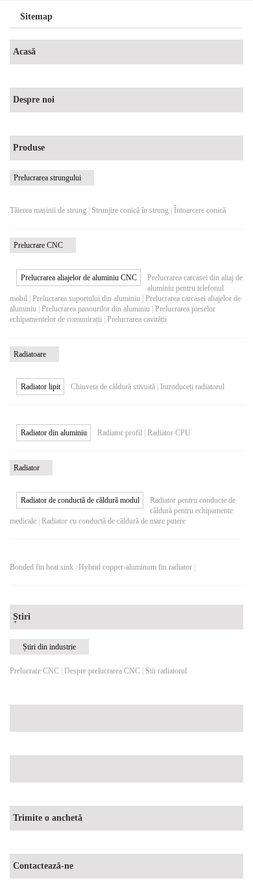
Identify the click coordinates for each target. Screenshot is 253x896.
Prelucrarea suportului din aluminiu (86, 298)
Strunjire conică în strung (130, 210)
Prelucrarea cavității (137, 319)
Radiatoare (30, 354)
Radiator (27, 467)
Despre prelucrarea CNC (102, 670)
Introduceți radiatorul (192, 386)
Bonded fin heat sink (41, 567)
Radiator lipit (40, 386)
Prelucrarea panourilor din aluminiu (96, 308)
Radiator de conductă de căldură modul (80, 500)
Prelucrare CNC (38, 245)
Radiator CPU (169, 432)
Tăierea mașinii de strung (48, 210)
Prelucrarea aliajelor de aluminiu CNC (79, 277)
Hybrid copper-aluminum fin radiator (135, 567)
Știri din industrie (49, 646)
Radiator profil (119, 432)
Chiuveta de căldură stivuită (113, 386)
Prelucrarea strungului (47, 177)
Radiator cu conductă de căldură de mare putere (114, 521)
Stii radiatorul (166, 670)
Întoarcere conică (200, 210)
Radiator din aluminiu (54, 432)
